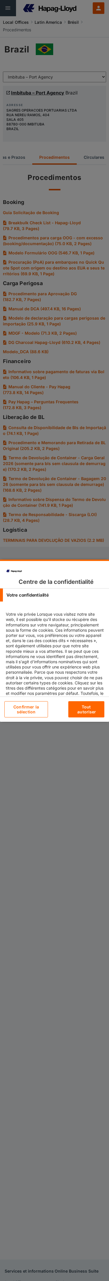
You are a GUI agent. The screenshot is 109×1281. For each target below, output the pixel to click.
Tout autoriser (86, 709)
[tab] (54, 595)
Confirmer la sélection (26, 709)
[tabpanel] (55, 669)
